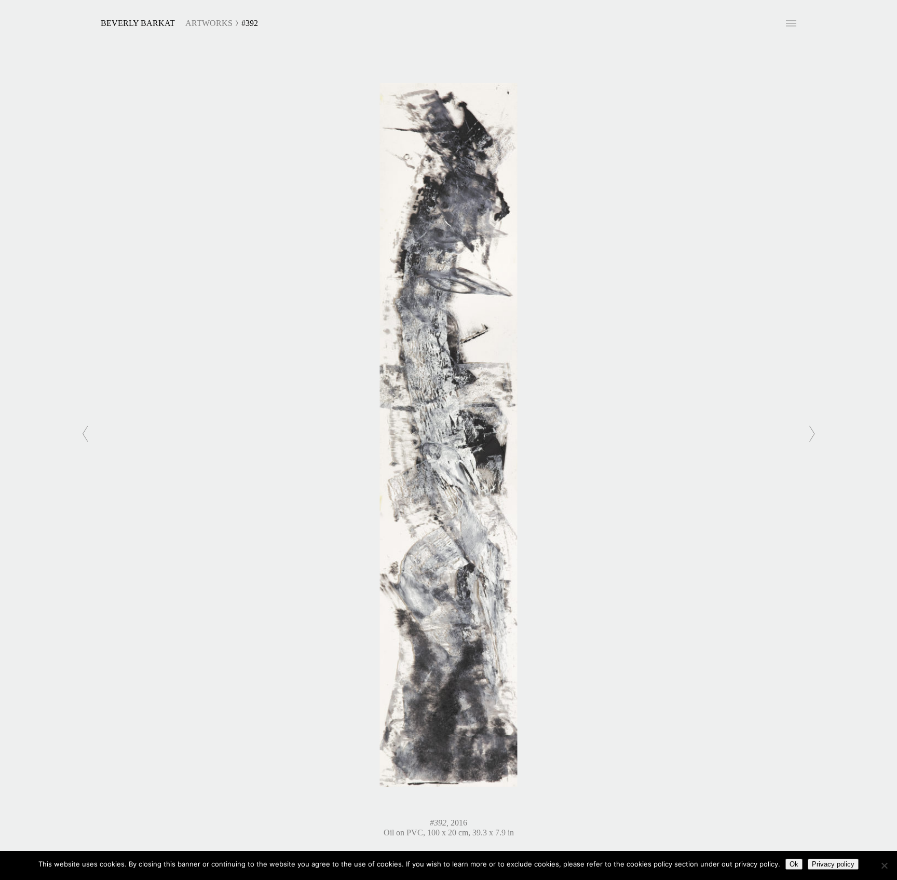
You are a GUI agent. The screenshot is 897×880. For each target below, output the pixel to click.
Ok (794, 864)
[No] (884, 865)
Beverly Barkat (138, 23)
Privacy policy (833, 864)
